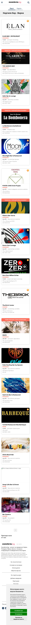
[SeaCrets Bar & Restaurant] (15, 391)
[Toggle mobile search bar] (28, 2)
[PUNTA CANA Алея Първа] (15, 182)
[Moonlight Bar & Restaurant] (15, 152)
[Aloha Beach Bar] (15, 451)
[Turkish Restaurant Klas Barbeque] (15, 421)
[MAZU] (15, 331)
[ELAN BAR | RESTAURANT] (15, 32)
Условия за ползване (16, 565)
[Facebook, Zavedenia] (3, 608)
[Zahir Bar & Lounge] (15, 92)
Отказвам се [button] (18, 614)
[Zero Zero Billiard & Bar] (15, 271)
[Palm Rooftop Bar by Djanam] (15, 361)
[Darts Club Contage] (15, 241)
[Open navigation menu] (2, 2)
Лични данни (16, 568)
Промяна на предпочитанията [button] (18, 618)
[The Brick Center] (15, 301)
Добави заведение (15, 578)
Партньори (16, 581)
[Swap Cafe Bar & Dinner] (15, 481)
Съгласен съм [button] (19, 610)
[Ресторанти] (15, 2)
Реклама (15, 584)
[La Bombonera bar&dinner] (15, 122)
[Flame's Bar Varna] (15, 212)
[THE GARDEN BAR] (15, 62)
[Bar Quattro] (15, 511)
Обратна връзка (16, 570)
